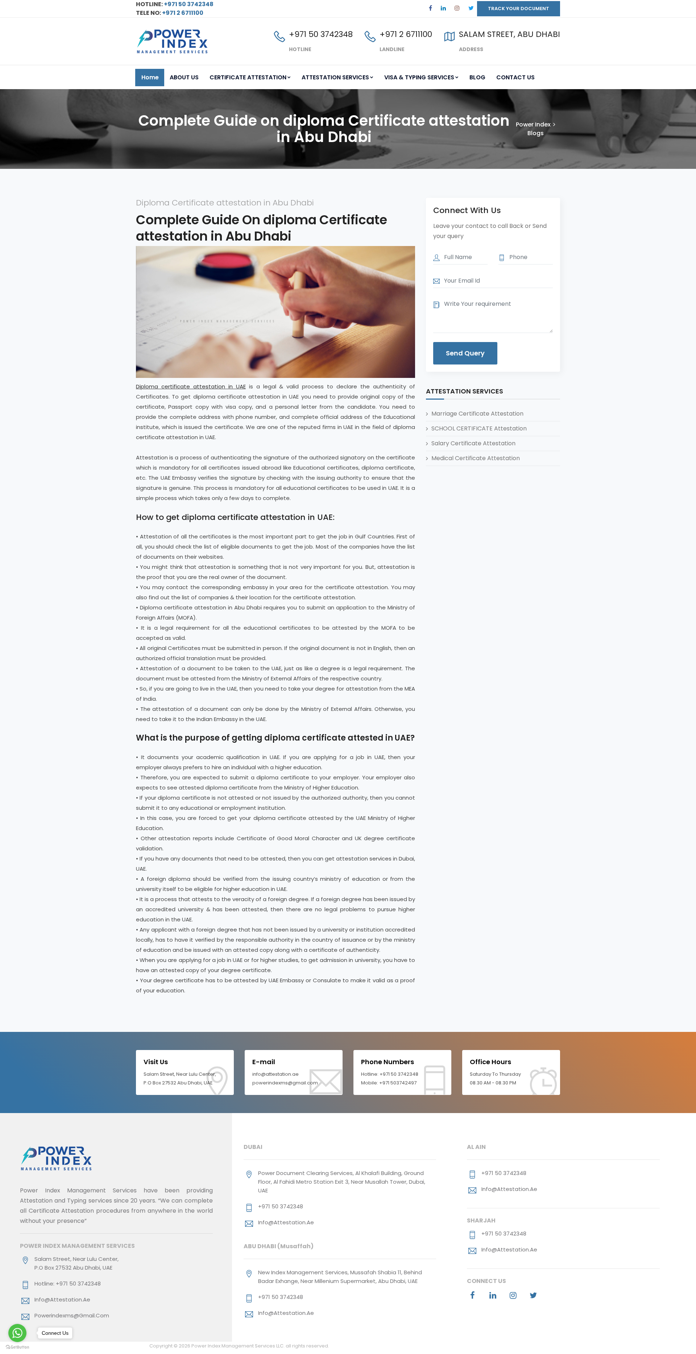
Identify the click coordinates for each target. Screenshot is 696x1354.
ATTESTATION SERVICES (335, 77)
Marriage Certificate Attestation (477, 413)
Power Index (533, 124)
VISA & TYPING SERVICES (419, 77)
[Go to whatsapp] (17, 1333)
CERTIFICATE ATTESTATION (248, 77)
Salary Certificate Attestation (473, 443)
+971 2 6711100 (182, 13)
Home (150, 77)
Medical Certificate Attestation (475, 458)
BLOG (477, 77)
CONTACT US (515, 77)
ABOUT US (184, 77)
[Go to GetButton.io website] (17, 1347)
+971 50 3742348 (188, 4)
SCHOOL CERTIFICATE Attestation (479, 428)
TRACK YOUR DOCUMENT (518, 8)
